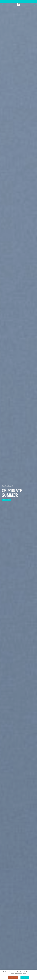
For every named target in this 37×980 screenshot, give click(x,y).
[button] (2, 5)
